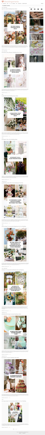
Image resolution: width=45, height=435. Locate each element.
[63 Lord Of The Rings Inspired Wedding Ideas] (36, 22)
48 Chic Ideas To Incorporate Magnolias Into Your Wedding (14, 226)
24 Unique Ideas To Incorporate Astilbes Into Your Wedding (14, 401)
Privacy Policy (23, 433)
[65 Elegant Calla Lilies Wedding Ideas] (15, 174)
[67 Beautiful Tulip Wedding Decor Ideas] (15, 130)
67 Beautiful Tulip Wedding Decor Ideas (10, 95)
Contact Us (20, 433)
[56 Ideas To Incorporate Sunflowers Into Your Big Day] (15, 304)
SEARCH (42, 3)
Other (16, 3)
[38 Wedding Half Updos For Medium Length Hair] (36, 37)
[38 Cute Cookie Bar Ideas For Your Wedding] (36, 51)
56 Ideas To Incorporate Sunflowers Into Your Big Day (13, 269)
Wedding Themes (5, 7)
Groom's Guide (13, 3)
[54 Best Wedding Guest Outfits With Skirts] (36, 58)
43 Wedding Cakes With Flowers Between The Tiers (12, 182)
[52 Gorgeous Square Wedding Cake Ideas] (15, 392)
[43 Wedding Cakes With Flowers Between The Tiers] (15, 217)
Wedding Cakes (3, 181)
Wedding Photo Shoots (24, 3)
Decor (7, 3)
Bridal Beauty (4, 3)
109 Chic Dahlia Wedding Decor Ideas (9, 8)
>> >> (15, 90)
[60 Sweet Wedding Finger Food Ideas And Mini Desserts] (36, 29)
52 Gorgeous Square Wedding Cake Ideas (10, 357)
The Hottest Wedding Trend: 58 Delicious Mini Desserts (36, 46)
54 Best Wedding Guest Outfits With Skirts (36, 61)
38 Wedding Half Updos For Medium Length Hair (36, 39)
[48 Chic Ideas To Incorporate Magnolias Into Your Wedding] (15, 261)
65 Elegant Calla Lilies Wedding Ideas (9, 139)
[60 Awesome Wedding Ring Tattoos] (36, 15)
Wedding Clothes (19, 3)
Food (6, 181)
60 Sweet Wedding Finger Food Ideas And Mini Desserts (36, 32)
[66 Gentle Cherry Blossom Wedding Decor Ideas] (15, 87)
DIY (9, 3)
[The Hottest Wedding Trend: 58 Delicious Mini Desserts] (36, 44)
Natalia (9, 92)
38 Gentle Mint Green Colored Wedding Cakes (11, 314)
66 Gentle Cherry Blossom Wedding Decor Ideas (12, 52)
